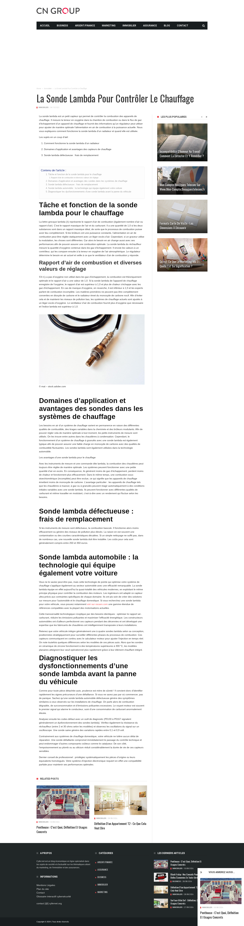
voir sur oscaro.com (97, 604)
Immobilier (129, 25)
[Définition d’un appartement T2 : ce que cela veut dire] (120, 800)
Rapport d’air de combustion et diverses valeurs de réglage (74, 178)
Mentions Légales (46, 885)
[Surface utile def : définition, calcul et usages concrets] (161, 903)
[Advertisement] (122, 53)
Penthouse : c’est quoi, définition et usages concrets (219, 914)
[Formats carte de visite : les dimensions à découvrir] (182, 216)
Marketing (109, 25)
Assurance (150, 25)
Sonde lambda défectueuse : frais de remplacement (73, 184)
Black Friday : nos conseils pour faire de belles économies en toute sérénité (188, 876)
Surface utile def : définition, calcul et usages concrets (187, 901)
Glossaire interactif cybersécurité (54, 896)
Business (62, 25)
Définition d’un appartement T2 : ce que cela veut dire (120, 825)
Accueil (45, 25)
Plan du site (43, 889)
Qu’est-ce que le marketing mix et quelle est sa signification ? (180, 263)
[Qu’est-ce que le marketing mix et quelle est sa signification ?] (182, 255)
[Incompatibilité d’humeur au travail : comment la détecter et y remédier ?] (182, 142)
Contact (182, 25)
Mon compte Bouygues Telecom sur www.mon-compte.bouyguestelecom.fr (182, 186)
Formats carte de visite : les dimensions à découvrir (176, 225)
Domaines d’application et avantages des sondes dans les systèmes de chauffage (87, 181)
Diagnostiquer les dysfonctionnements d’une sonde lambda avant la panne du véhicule (89, 192)
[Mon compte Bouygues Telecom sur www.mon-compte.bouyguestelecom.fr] (182, 180)
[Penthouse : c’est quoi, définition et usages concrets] (221, 891)
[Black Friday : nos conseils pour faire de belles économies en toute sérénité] (161, 877)
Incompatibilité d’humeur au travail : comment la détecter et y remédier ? (182, 153)
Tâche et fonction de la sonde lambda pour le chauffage (75, 174)
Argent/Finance (85, 25)
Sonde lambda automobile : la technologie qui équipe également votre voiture (85, 188)
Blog (167, 25)
